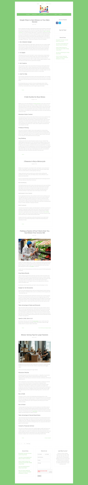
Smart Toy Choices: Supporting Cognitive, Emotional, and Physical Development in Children (62, 57)
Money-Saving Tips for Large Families (34, 335)
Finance (23, 154)
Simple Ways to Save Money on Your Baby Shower (35, 21)
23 (24, 443)
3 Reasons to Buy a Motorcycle (34, 161)
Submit (39, 475)
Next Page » (28, 443)
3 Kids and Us (44, 9)
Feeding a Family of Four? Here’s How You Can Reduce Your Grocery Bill (34, 232)
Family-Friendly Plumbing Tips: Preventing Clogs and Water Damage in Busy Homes (62, 48)
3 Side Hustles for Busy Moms (34, 97)
